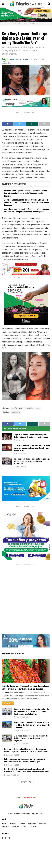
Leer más (7, 703)
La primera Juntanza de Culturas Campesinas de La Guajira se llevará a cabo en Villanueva (31, 435)
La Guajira (16, 412)
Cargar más (26, 782)
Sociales (7, 63)
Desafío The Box (17, 408)
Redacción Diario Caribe (19, 59)
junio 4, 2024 (20, 440)
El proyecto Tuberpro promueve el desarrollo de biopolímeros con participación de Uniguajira (31, 738)
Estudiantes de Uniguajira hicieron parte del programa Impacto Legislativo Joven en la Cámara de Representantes (26, 750)
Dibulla (30, 408)
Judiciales (5, 826)
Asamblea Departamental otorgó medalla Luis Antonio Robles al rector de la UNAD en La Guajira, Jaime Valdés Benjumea (26, 202)
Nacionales (43, 823)
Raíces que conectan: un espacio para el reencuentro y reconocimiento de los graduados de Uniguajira (25, 760)
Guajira (6, 412)
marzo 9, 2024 (20, 467)
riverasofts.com (29, 797)
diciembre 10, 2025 (22, 744)
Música (33, 826)
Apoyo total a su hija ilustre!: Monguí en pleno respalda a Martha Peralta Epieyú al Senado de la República (26, 210)
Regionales (32, 823)
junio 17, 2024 (20, 453)
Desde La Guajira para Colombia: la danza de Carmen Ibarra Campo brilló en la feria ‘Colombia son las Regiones (25, 193)
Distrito (22, 823)
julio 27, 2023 (39, 59)
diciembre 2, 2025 (12, 765)
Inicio (4, 823)
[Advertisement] (26, 601)
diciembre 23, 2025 (37, 692)
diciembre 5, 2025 (12, 755)
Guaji (38, 408)
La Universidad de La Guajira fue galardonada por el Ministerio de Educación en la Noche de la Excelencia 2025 (26, 770)
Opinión (24, 826)
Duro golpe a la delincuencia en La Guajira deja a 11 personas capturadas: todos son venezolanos (32, 461)
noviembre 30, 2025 (13, 775)
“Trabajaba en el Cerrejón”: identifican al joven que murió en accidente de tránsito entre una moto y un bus (32, 447)
